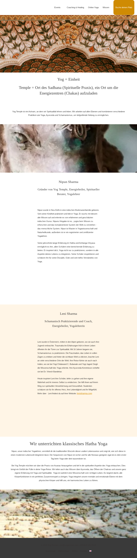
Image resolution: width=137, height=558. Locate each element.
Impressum (51, 551)
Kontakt (83, 551)
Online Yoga (93, 7)
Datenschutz (63, 551)
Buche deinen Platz (123, 7)
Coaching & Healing (75, 7)
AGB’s (75, 551)
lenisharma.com (84, 393)
